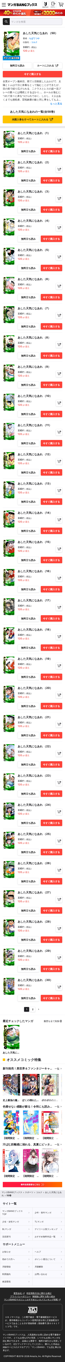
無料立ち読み (17, 65)
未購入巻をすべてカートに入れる (30, 119)
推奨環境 (6, 1281)
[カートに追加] (59, 140)
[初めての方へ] (45, 4)
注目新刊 (6, 1236)
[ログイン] (53, 4)
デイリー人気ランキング (46, 1229)
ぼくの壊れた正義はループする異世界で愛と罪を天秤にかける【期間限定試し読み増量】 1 (30, 1100)
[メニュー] (4, 5)
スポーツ (29, 1192)
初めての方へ (8, 1259)
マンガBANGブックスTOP (12, 1212)
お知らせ (6, 1251)
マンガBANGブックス (12, 1192)
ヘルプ (38, 1251)
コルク (34, 42)
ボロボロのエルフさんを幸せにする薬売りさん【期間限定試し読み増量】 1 (50, 1100)
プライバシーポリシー (20, 1296)
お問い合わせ (41, 1274)
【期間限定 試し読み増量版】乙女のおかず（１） (30, 1176)
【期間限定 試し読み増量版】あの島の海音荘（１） (11, 1176)
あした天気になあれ (11, 1052)
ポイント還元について (45, 1259)
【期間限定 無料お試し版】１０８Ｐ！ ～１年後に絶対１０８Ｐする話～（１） (50, 1176)
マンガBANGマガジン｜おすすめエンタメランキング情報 (31, 1299)
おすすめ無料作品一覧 (45, 1236)
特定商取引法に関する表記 (39, 1293)
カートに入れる (45, 65)
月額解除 (39, 1266)
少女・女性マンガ (10, 1221)
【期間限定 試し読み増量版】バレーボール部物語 (30, 1138)
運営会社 (18, 1293)
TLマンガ (39, 1221)
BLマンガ (6, 1229)
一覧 (57, 1068)
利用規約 (6, 1274)
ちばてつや (34, 38)
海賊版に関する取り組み (43, 1296)
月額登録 (6, 1266)
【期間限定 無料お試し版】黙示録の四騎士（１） (50, 1138)
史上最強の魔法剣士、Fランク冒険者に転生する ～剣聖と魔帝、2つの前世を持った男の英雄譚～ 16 (11, 1100)
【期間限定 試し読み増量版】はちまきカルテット (11, 1138)
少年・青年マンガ (43, 1212)
